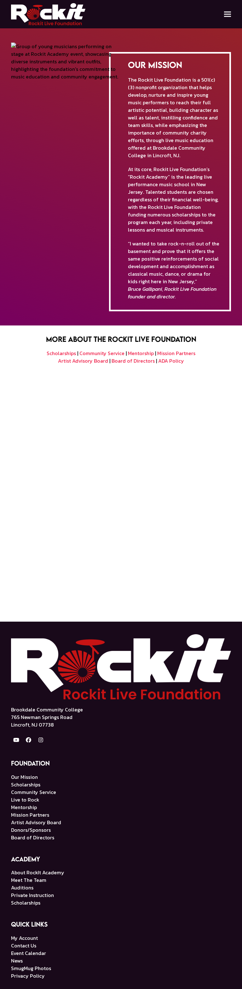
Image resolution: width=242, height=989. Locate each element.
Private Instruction (32, 895)
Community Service (101, 353)
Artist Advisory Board (83, 361)
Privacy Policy (28, 976)
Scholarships (61, 353)
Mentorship (141, 353)
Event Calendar (28, 953)
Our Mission (24, 777)
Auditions (22, 887)
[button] (227, 14)
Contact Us (23, 945)
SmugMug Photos (31, 968)
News (17, 960)
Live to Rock (25, 799)
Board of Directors (133, 361)
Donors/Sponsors (31, 830)
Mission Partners (176, 353)
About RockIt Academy (37, 872)
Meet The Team (28, 880)
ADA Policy (171, 361)
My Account (24, 938)
